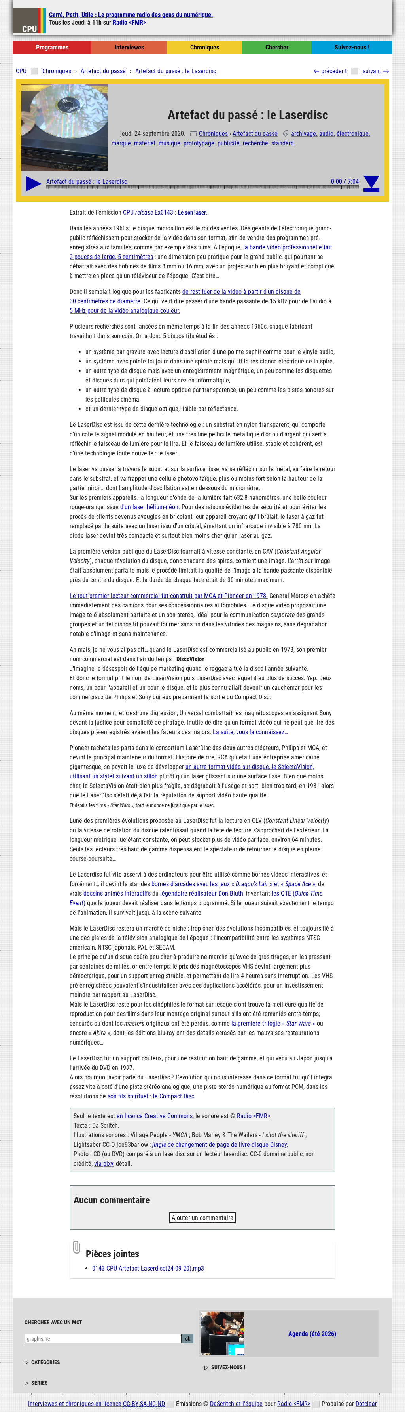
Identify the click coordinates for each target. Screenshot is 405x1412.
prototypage (199, 143)
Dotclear (366, 1404)
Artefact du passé (255, 133)
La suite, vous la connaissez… (250, 732)
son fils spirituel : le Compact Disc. (152, 1096)
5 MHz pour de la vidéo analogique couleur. (125, 310)
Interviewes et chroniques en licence (96, 1404)
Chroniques (213, 133)
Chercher (276, 47)
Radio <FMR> (129, 22)
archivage (303, 133)
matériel (144, 143)
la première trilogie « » (273, 1023)
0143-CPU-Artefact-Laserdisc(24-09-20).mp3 (148, 1268)
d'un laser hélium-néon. (150, 507)
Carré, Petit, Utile (131, 15)
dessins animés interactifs (117, 893)
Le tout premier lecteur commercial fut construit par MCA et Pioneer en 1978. (169, 595)
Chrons (204, 47)
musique (169, 143)
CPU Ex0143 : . (165, 212)
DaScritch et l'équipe (236, 1404)
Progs (52, 47)
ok (187, 1339)
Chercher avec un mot (53, 1322)
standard (282, 143)
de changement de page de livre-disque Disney (219, 1144)
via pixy (103, 1163)
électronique (353, 133)
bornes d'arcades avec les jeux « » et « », (233, 884)
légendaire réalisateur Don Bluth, (202, 893)
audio (326, 133)
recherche (255, 143)
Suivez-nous (352, 47)
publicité (229, 143)
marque (121, 143)
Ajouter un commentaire (202, 1218)
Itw (129, 47)
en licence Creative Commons (155, 1116)
